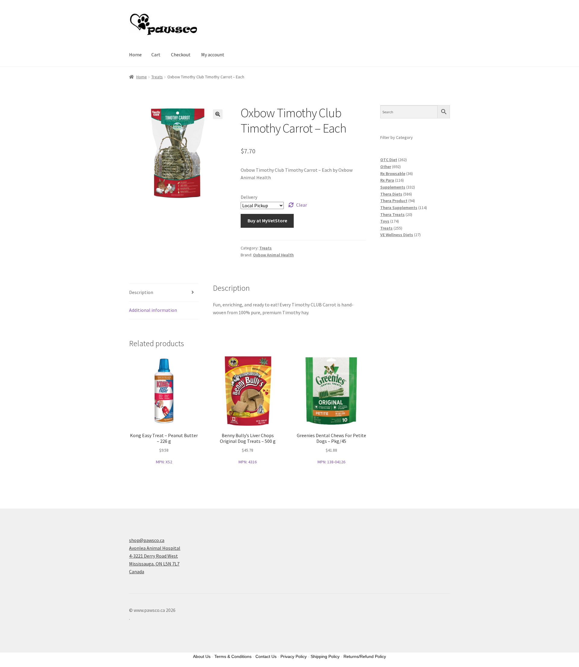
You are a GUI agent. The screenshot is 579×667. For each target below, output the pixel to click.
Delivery (249, 197)
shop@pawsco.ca (146, 540)
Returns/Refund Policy (364, 656)
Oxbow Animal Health (273, 255)
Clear (301, 205)
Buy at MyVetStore (267, 221)
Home (135, 55)
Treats (157, 77)
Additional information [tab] (153, 310)
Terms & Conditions (233, 656)
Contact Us (266, 656)
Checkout (181, 55)
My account (212, 55)
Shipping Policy (325, 656)
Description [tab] (141, 292)
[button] (218, 114)
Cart (155, 55)
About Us (201, 656)
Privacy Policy (293, 656)
